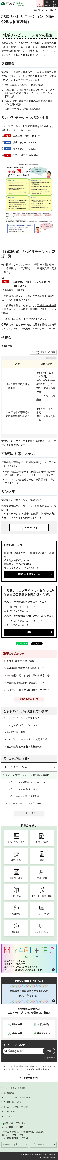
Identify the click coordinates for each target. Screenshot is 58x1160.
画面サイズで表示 (48, 352)
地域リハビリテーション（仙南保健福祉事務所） (28, 775)
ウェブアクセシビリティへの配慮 (17, 1097)
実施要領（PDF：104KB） (27, 136)
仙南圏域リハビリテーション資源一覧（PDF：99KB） (30, 284)
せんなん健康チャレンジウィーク (24, 725)
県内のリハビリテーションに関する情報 (25, 324)
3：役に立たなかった (18, 611)
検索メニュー (54, 3)
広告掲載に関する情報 (12, 1102)
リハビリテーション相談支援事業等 (22, 796)
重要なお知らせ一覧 (29, 699)
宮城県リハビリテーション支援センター (22, 500)
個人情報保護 (9, 1093)
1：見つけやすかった (18, 621)
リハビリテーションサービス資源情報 (27, 739)
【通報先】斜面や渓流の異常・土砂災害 (28, 690)
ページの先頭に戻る (29, 1078)
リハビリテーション (16, 767)
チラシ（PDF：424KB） (26, 155)
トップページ (6, 1066)
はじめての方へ (10, 1112)
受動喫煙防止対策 (16, 732)
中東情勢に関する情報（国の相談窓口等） (29, 675)
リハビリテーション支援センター (24, 718)
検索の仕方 (51, 1058)
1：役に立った (14, 607)
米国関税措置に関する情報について (26, 682)
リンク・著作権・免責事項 (14, 1088)
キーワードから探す (14, 1045)
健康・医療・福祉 (21, 1066)
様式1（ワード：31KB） (26, 142)
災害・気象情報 (39, 3)
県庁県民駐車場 (38, 1144)
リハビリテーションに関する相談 (21, 789)
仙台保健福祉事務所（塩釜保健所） (26, 746)
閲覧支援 (47, 3)
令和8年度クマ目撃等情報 (20, 661)
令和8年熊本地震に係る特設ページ (25, 668)
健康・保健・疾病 (37, 1066)
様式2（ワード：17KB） (26, 149)
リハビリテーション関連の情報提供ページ (25, 782)
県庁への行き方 (10, 1144)
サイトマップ (9, 1116)
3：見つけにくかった (18, 625)
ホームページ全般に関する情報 (16, 1107)
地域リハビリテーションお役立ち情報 (23, 803)
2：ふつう (32, 607)
